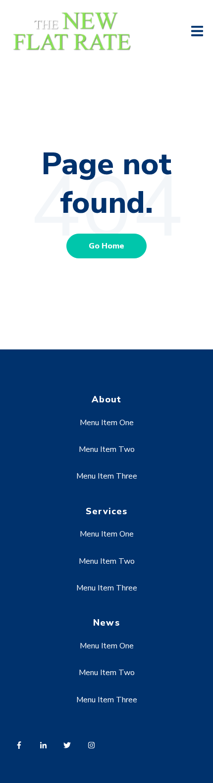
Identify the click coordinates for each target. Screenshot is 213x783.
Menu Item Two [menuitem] (107, 449)
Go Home (106, 246)
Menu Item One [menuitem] (107, 422)
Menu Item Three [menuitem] (106, 476)
